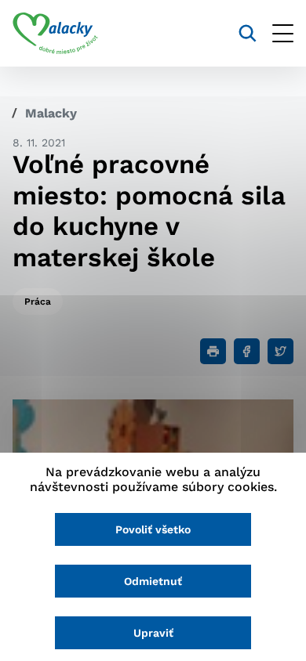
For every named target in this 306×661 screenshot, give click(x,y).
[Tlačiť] (213, 351)
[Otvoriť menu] (282, 33)
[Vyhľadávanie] (248, 33)
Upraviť (153, 633)
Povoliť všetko (153, 529)
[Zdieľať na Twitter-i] (280, 351)
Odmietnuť (153, 581)
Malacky (51, 113)
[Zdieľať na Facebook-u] (247, 351)
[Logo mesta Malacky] (55, 34)
